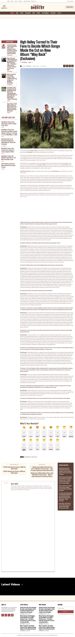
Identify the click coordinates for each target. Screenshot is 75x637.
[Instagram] (6, 615)
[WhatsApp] (72, 66)
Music (9, 100)
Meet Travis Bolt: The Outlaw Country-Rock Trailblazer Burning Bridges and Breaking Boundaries (12, 79)
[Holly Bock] (21, 66)
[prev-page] (2, 590)
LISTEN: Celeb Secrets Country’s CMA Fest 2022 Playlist (14, 472)
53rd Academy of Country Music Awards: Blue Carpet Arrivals (8, 165)
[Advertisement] (37, 27)
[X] (67, 66)
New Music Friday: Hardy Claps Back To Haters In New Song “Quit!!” (8, 123)
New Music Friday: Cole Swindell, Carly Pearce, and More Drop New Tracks (8, 157)
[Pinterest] (70, 66)
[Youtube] (12, 615)
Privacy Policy (70, 614)
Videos (9, 112)
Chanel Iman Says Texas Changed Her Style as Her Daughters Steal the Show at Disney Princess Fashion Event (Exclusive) (12, 49)
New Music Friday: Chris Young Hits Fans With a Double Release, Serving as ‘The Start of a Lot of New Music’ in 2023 (9, 132)
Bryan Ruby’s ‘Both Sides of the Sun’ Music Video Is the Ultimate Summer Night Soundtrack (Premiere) (12, 107)
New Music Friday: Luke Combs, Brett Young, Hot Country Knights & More (7, 150)
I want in (65, 611)
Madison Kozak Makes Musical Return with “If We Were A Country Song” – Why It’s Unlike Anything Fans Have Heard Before (42, 474)
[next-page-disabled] (73, 590)
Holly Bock (28, 66)
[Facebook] (64, 66)
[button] (63, 13)
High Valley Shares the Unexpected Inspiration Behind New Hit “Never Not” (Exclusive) (8, 141)
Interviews (10, 55)
